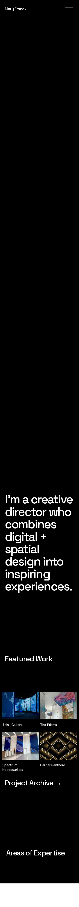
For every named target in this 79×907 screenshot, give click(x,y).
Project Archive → (33, 783)
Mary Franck (16, 8)
